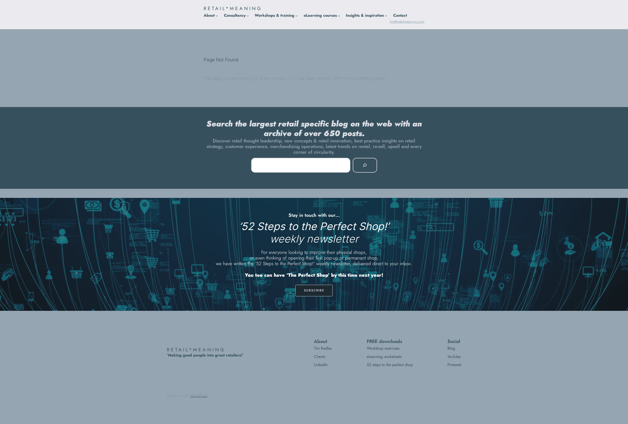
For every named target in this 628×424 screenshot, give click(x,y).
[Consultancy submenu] (248, 15)
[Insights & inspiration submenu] (386, 15)
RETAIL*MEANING (233, 8)
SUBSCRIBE (314, 290)
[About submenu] (217, 15)
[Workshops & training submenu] (296, 15)
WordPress (198, 395)
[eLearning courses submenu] (339, 15)
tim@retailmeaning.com (407, 21)
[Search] (365, 165)
